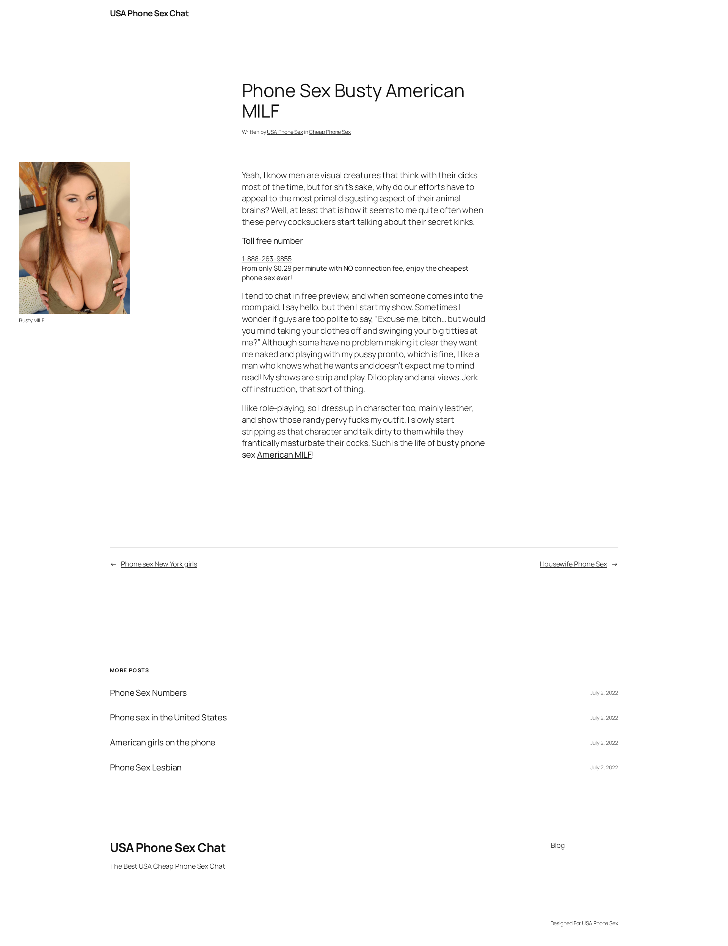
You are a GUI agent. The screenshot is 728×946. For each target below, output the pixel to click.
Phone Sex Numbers (148, 693)
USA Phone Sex (285, 131)
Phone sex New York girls (159, 563)
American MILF (284, 454)
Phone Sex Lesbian (146, 767)
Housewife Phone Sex (573, 563)
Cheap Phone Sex (330, 131)
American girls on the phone (162, 742)
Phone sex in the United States (168, 717)
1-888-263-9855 (267, 258)
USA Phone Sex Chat (149, 13)
